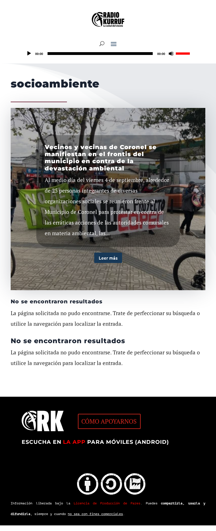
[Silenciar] (171, 53)
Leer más (108, 258)
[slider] (184, 53)
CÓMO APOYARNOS (109, 421)
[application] (108, 53)
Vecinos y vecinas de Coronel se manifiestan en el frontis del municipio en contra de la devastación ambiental (101, 158)
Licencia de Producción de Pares (107, 503)
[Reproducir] (29, 53)
